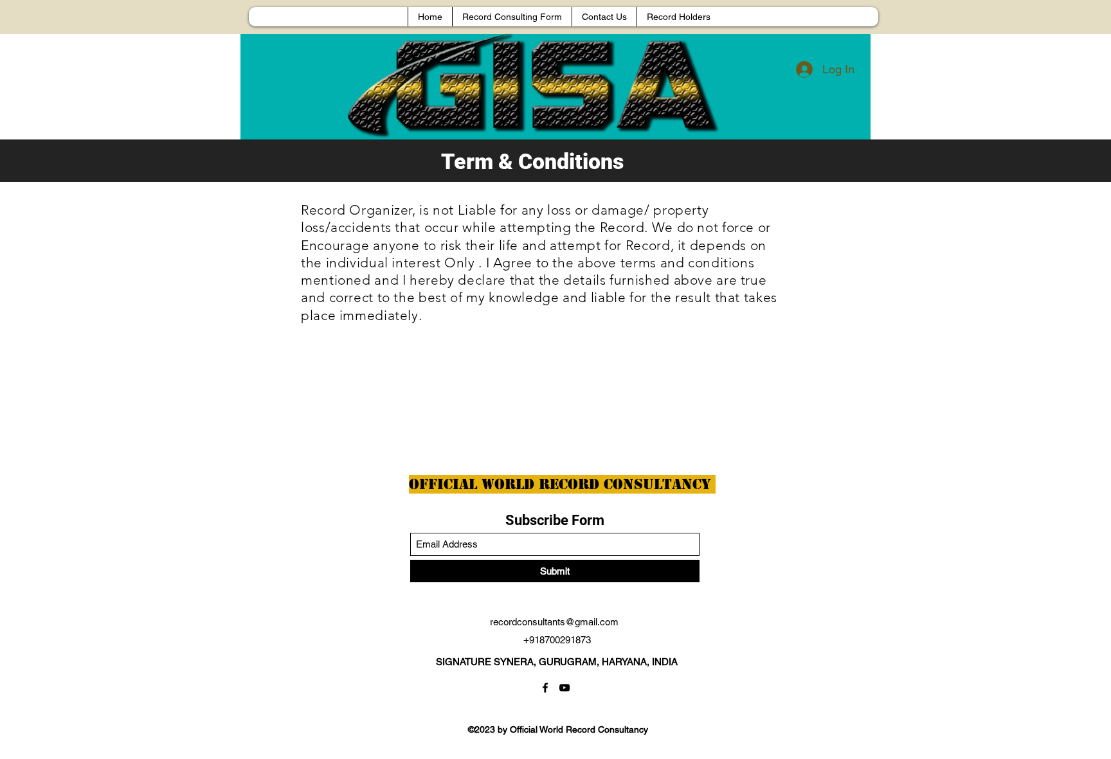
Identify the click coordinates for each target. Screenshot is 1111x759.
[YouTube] (564, 687)
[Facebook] (545, 687)
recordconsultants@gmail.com (554, 621)
